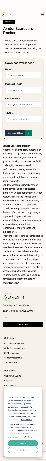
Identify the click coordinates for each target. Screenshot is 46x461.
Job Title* (10, 113)
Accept (23, 443)
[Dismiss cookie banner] (37, 392)
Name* (8, 69)
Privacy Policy (26, 419)
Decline (23, 450)
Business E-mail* (13, 83)
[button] (43, 14)
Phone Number (12, 98)
